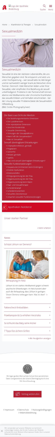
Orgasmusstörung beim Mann (19, 182)
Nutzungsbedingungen (42, 409)
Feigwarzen (12, 148)
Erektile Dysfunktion (15, 170)
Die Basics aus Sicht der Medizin (19, 115)
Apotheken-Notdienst (19, 207)
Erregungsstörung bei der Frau (20, 176)
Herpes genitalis (14, 154)
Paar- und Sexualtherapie (17, 185)
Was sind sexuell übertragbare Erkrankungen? (26, 160)
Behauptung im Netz (15, 280)
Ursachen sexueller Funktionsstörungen (24, 197)
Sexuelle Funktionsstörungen (17, 163)
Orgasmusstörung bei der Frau (20, 179)
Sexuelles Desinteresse (17, 194)
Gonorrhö (11, 151)
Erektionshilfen (13, 173)
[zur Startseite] (23, 7)
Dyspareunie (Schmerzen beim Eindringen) (25, 167)
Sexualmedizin (40, 24)
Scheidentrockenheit (16, 191)
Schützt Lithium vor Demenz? (18, 244)
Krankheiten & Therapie (21, 24)
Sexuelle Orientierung (16, 130)
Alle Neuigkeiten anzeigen (40, 338)
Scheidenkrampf (14, 188)
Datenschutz (23, 409)
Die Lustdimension (15, 121)
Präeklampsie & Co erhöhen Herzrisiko (22, 315)
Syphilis (10, 157)
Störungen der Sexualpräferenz (20, 133)
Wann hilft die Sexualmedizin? (19, 136)
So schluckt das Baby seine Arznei (20, 323)
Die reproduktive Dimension (19, 124)
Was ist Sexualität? (15, 139)
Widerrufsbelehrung (28, 412)
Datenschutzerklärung (13, 434)
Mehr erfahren (45, 228)
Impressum (9, 409)
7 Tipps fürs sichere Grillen (17, 330)
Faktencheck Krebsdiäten (16, 307)
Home (4, 24)
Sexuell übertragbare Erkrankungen (21, 142)
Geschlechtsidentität (16, 127)
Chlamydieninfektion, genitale (19, 145)
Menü (50, 9)
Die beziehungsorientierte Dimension (22, 118)
